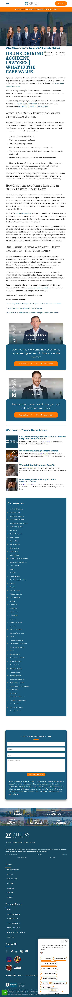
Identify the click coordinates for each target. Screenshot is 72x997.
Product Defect (15, 672)
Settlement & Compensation (20, 686)
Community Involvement (19, 559)
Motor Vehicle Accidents (18, 644)
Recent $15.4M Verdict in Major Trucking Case (36, 9)
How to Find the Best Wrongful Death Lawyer (24, 308)
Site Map (39, 854)
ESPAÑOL (10, 897)
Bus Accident (14, 541)
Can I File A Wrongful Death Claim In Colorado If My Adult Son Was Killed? (42, 437)
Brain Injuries (14, 537)
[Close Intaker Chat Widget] (66, 941)
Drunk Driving (15, 576)
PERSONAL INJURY (13, 914)
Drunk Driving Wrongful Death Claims (38, 451)
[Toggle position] (62, 941)
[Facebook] (7, 952)
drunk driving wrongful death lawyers (33, 106)
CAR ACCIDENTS (12, 919)
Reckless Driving (15, 675)
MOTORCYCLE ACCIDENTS (16, 932)
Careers (10, 892)
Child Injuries (14, 555)
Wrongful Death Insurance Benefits (37, 465)
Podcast (10, 883)
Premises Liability (16, 668)
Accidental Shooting (17, 516)
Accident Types (15, 512)
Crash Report (14, 566)
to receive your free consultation (37, 288)
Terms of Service (21, 857)
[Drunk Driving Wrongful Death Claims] (12, 456)
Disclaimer (52, 857)
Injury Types (14, 615)
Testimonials (12, 879)
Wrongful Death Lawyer (35, 975)
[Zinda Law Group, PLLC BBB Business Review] (36, 985)
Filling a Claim (15, 590)
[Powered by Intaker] (57, 993)
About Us (10, 888)
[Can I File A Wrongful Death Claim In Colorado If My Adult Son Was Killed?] (12, 441)
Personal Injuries (15, 661)
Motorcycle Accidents (17, 647)
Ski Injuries (13, 693)
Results (10, 874)
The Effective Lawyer (17, 697)
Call (61, 3)
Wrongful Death (15, 711)
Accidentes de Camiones (18, 523)
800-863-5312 (47, 441)
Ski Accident (14, 690)
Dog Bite (13, 573)
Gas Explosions (15, 597)
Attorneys (13, 530)
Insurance (13, 619)
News (12, 651)
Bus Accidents (15, 544)
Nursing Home (15, 654)
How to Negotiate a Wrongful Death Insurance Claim (37, 480)
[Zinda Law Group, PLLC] (32, 3)
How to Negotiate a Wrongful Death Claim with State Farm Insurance (33, 304)
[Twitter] (12, 952)
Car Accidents (14, 548)
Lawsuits (13, 626)
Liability (12, 636)
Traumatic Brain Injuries (18, 700)
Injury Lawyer (14, 612)
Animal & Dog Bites (16, 527)
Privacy (64, 854)
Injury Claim (14, 608)
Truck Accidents (15, 704)
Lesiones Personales (17, 633)
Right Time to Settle (17, 682)
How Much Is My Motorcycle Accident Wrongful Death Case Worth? (32, 313)
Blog (9, 909)
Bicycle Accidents (16, 534)
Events (12, 587)
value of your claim (23, 213)
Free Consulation (16, 594)
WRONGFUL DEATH (13, 928)
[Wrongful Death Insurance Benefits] (12, 470)
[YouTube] (26, 952)
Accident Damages (16, 509)
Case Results (14, 551)
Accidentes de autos (17, 519)
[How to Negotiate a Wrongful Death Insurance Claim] (12, 484)
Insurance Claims (16, 622)
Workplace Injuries (16, 707)
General (12, 601)
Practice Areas (13, 870)
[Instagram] (22, 952)
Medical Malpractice (17, 640)
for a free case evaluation (27, 104)
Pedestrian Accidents (17, 658)
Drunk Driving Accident (18, 580)
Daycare (12, 569)
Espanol (12, 583)
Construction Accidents (18, 562)
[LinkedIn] (17, 952)
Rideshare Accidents (17, 679)
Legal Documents (16, 629)
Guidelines (13, 604)
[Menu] (7, 3)
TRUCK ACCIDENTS (13, 923)
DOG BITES (11, 937)
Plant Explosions (15, 665)
